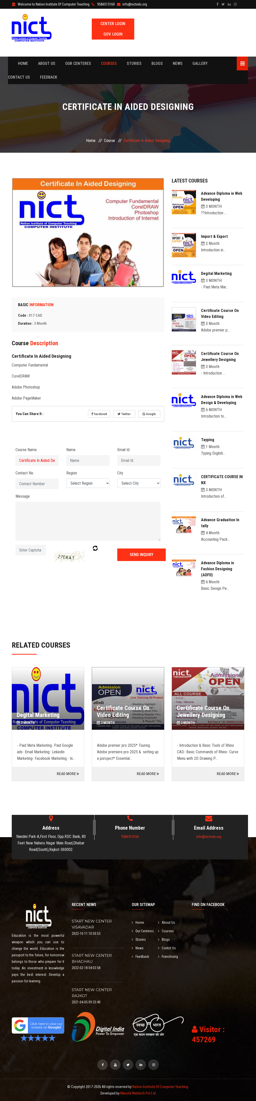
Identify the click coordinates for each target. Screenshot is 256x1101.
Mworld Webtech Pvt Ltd (138, 1093)
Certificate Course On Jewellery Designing (123, 711)
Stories (134, 63)
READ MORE (66, 774)
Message (23, 496)
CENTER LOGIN (112, 23)
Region (71, 473)
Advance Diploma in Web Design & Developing (206, 711)
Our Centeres (78, 63)
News (177, 63)
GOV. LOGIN (113, 34)
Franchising (170, 957)
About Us (46, 63)
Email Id (123, 449)
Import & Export (214, 236)
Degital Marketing (216, 273)
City (120, 473)
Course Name (26, 449)
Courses (109, 63)
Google (150, 414)
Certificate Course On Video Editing (43, 711)
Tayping (207, 439)
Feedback (48, 77)
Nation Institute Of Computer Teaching (160, 1086)
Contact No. (25, 473)
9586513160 (130, 836)
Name (71, 449)
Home (23, 63)
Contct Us (169, 948)
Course (109, 140)
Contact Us (19, 77)
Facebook (100, 414)
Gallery (200, 63)
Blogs (157, 63)
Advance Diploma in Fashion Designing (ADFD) (217, 569)
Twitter (125, 414)
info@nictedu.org (208, 836)
